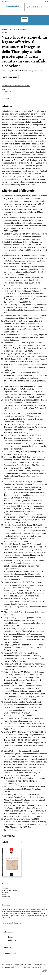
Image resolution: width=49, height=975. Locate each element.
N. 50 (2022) (6, 32)
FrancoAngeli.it (9, 953)
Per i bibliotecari (10, 940)
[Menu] (24, 19)
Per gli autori (8, 937)
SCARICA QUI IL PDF (10, 77)
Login (46, 1)
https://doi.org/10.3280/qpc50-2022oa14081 (16, 85)
